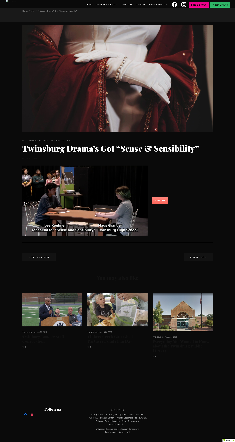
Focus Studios (31, 158)
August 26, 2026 (40, 332)
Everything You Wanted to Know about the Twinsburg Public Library (181, 346)
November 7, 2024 (63, 140)
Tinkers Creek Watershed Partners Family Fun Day (110, 339)
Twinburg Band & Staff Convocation (43, 339)
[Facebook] (174, 4)
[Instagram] (184, 4)
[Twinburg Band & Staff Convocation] (52, 310)
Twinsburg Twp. (46, 140)
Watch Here (160, 200)
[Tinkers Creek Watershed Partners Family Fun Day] (117, 309)
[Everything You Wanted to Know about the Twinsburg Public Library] (183, 312)
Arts (32, 11)
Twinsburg (33, 140)
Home (25, 11)
